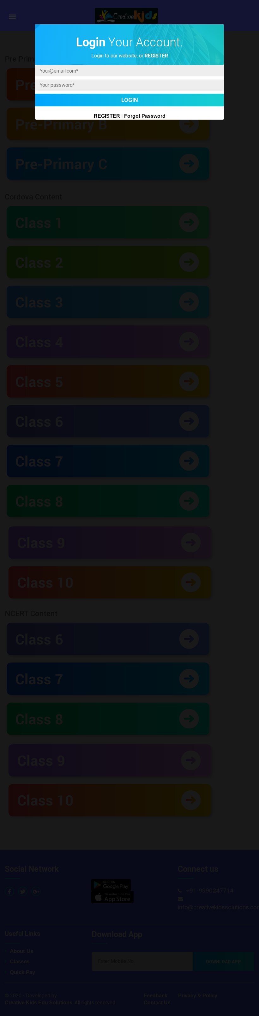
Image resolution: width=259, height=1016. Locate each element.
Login (129, 100)
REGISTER (107, 116)
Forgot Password (145, 116)
